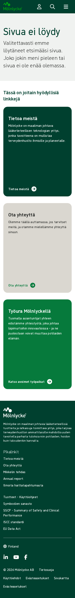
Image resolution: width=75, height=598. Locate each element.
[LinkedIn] (5, 557)
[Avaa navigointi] (66, 7)
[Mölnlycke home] (12, 6)
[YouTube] (15, 557)
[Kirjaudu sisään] (39, 6)
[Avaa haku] (52, 7)
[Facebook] (25, 557)
